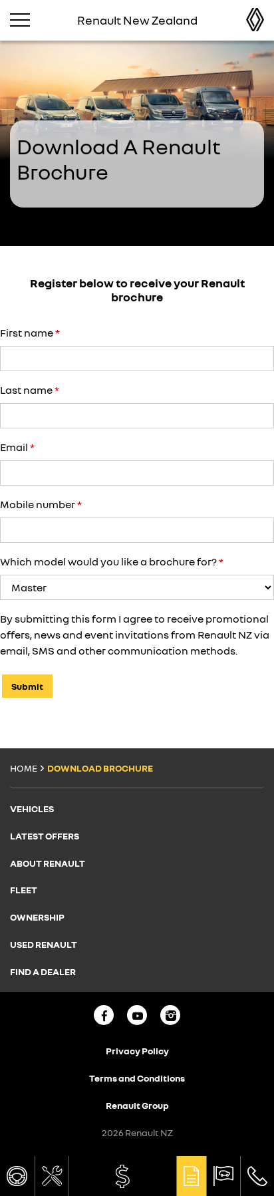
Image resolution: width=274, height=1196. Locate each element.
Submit (27, 686)
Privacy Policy (137, 1050)
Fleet (23, 889)
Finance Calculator (122, 1176)
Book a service (51, 1176)
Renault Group (137, 1105)
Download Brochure (191, 1176)
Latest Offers (44, 835)
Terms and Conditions (137, 1078)
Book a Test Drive (17, 1176)
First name (30, 332)
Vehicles (32, 808)
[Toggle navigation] (20, 20)
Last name (29, 389)
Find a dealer (223, 1176)
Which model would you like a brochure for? (111, 561)
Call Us (257, 1176)
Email (17, 447)
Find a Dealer (43, 971)
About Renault (47, 863)
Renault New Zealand (245, 19)
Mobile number (41, 504)
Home (23, 768)
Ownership (37, 917)
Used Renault (43, 944)
